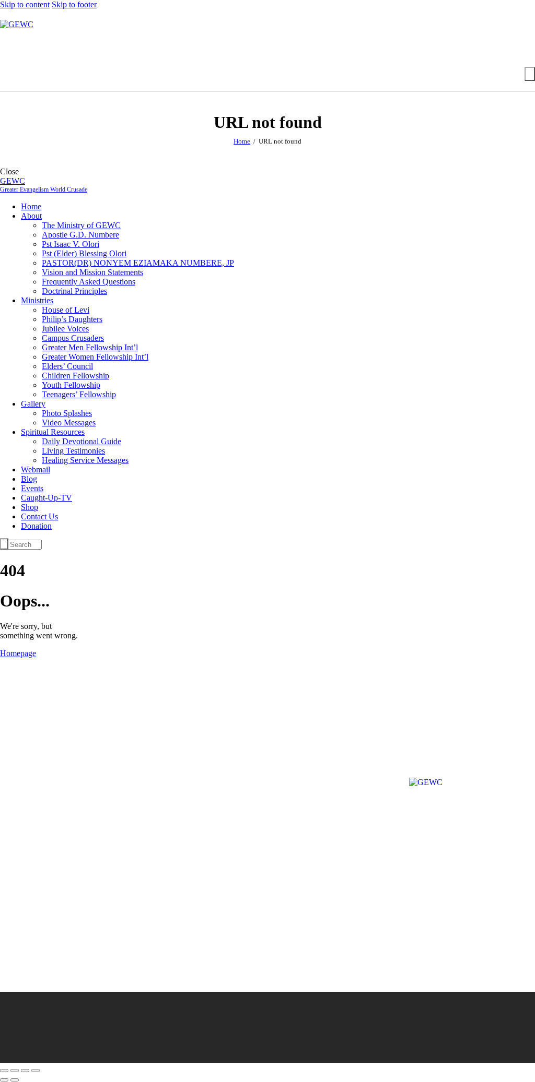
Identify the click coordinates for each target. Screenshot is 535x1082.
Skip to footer (74, 4)
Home (242, 141)
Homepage (18, 653)
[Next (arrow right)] (14, 1079)
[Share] (25, 1070)
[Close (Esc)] (35, 1070)
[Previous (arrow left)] (4, 1079)
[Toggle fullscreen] (14, 1070)
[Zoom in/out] (4, 1070)
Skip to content (25, 4)
